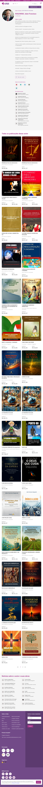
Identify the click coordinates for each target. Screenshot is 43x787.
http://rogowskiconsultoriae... (23, 124)
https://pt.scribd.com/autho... (30, 692)
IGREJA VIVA (5, 657)
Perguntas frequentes (6, 735)
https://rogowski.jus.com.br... (23, 116)
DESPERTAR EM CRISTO (27, 622)
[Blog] (14, 777)
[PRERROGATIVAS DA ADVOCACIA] (11, 148)
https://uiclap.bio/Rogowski (29, 680)
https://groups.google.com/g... (10, 708)
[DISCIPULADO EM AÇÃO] (31, 574)
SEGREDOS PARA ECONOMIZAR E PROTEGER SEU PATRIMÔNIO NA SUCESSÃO (9, 306)
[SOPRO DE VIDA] (31, 362)
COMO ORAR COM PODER (28, 342)
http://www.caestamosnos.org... (10, 700)
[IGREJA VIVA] (11, 643)
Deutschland (17, 0)
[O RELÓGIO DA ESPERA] (11, 469)
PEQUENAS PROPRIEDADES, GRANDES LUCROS (31, 553)
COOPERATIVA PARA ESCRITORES (30, 657)
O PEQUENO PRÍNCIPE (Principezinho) (11, 447)
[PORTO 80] (31, 433)
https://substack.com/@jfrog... (23, 97)
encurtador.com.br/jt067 (29, 696)
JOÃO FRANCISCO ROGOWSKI (7, 309)
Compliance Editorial (15, 718)
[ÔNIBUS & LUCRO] (31, 503)
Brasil (4, 0)
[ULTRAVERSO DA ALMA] (11, 398)
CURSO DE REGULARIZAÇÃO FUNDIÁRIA (28, 270)
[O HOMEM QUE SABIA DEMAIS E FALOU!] (11, 183)
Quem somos (4, 722)
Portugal (8, 0)
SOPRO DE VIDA (25, 377)
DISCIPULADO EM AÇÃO (27, 588)
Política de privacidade (16, 716)
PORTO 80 (24, 447)
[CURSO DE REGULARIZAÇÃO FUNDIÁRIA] (31, 255)
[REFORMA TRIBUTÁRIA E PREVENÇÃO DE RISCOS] (11, 362)
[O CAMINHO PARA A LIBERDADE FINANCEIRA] (31, 183)
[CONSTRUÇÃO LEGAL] (11, 503)
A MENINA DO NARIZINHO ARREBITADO (28, 305)
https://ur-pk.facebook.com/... (30, 700)
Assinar (30, 726)
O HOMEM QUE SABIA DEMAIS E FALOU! (9, 198)
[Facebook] (6, 774)
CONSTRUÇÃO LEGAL (7, 517)
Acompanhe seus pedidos (36, 0)
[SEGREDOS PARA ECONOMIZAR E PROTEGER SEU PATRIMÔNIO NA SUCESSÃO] (11, 291)
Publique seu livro (26, 0)
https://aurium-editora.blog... (30, 688)
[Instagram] (10, 774)
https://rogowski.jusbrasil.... (23, 106)
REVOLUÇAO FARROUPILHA (8, 588)
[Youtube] (10, 777)
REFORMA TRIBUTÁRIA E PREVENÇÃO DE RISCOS (11, 377)
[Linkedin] (6, 777)
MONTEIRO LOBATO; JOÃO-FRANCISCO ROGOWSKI (29, 309)
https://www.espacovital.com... (24, 113)
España (12, 0)
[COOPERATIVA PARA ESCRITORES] (31, 643)
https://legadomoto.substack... (10, 680)
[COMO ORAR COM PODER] (31, 328)
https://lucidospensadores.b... (30, 704)
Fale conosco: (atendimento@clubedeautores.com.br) (11, 737)
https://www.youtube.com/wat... (30, 684)
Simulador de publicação (18, 728)
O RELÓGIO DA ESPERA (7, 483)
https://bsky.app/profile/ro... (23, 100)
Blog (2, 720)
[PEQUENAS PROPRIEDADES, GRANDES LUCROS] (31, 538)
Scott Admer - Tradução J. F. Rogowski (29, 344)
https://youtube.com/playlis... (10, 684)
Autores (19, 10)
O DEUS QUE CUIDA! (26, 483)
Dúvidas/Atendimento (6, 716)
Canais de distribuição (15, 726)
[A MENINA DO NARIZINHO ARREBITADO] (31, 291)
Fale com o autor (21, 77)
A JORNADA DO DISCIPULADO (9, 622)
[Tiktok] (3, 777)
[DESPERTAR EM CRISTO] (31, 608)
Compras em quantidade (16, 724)
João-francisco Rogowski (6, 236)
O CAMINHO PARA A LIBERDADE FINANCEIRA (29, 198)
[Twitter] (3, 774)
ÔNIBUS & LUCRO (26, 517)
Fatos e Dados (4, 724)
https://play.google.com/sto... (10, 692)
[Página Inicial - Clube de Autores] (5, 3)
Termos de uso (4, 726)
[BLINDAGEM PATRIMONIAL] (11, 255)
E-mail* (29, 720)
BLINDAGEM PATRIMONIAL (8, 269)
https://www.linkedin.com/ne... (23, 94)
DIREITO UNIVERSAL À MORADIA (9, 342)
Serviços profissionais (15, 720)
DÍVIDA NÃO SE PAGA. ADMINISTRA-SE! (10, 234)
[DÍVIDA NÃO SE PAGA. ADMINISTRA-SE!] (11, 219)
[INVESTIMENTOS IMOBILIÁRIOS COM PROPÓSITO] (11, 538)
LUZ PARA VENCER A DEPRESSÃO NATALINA (30, 234)
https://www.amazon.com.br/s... (23, 103)
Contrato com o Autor (6, 728)
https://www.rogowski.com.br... (10, 704)
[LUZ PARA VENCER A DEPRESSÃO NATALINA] (31, 219)
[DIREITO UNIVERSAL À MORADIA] (11, 328)
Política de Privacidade (15, 783)
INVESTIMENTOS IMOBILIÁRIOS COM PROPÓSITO (10, 553)
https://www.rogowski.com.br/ (23, 110)
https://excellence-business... (10, 688)
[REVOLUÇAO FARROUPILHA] (11, 574)
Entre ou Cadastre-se (36, 3)
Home (16, 10)
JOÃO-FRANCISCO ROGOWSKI (7, 164)
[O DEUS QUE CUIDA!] (31, 469)
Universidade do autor (16, 722)
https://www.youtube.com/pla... (23, 119)
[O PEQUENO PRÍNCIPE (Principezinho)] (11, 433)
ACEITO (38, 782)
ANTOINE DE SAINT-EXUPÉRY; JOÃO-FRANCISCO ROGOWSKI (11, 450)
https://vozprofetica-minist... (10, 696)
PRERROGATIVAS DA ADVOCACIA (9, 163)
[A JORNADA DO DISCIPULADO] (11, 608)
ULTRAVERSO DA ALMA (7, 412)
